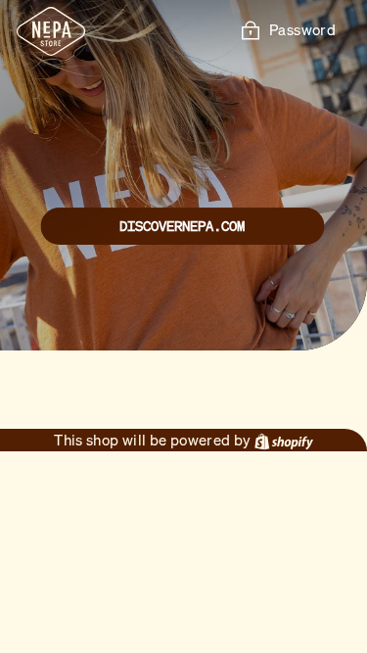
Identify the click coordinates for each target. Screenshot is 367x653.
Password (302, 30)
